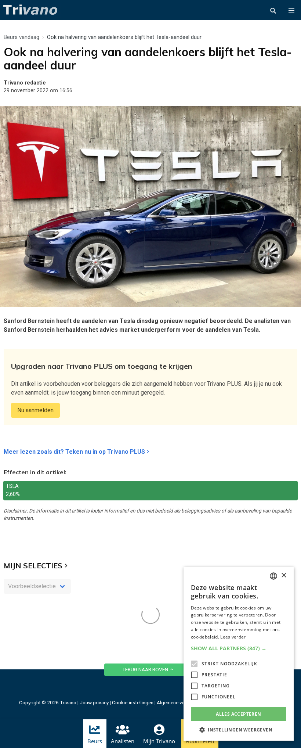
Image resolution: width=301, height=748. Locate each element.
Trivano (68, 702)
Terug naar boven (145, 669)
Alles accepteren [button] (238, 714)
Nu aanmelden (35, 410)
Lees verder (233, 637)
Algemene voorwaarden (182, 702)
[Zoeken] (273, 10)
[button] (291, 10)
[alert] (239, 654)
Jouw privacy (94, 702)
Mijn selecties (33, 565)
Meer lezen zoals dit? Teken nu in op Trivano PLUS (74, 451)
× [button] (283, 575)
